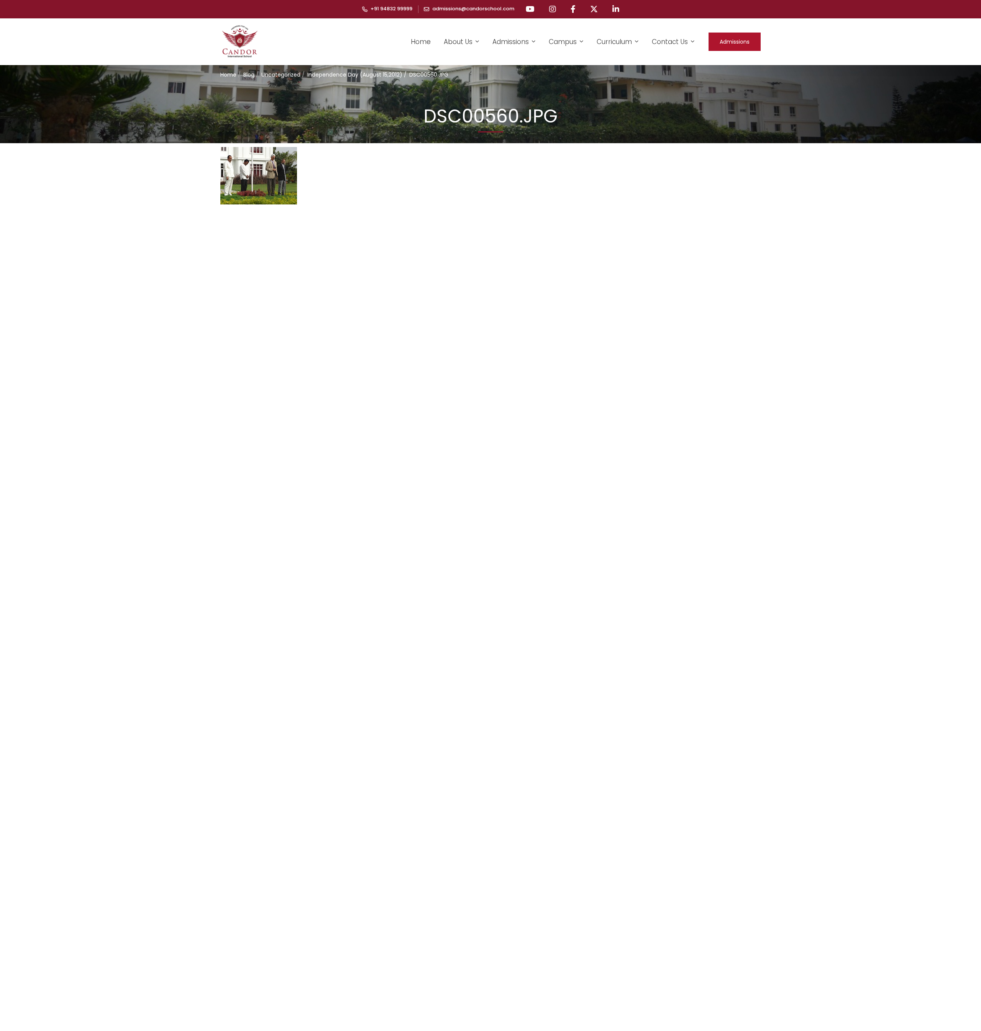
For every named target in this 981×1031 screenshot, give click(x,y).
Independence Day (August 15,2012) (354, 74)
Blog (248, 74)
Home (228, 74)
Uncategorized (280, 74)
